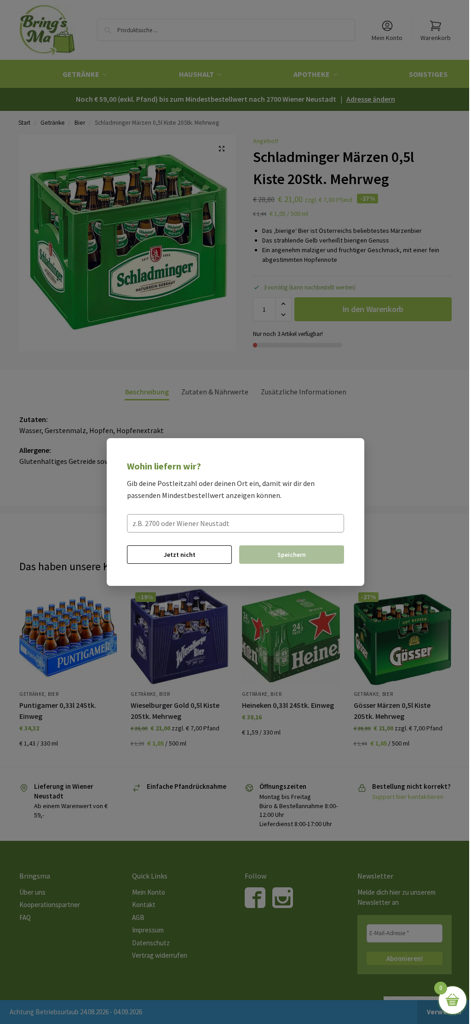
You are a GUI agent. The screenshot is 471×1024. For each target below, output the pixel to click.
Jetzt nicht (179, 554)
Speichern (291, 554)
